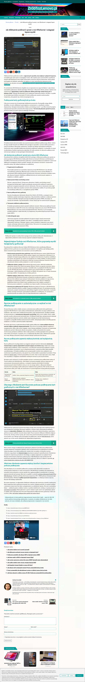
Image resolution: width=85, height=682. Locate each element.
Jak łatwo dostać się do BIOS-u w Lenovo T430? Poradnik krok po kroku (74, 61)
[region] (42, 675)
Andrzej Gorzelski (28, 34)
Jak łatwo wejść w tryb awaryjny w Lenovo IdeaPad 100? (74, 52)
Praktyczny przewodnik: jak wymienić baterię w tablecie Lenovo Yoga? (75, 70)
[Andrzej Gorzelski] (7, 586)
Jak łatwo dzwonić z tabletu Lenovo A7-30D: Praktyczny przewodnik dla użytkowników (29, 573)
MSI (33, 17)
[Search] (80, 17)
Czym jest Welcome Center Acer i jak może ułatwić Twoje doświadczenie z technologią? (75, 123)
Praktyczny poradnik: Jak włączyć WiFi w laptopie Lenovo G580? (23, 554)
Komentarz (7, 616)
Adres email (34, 627)
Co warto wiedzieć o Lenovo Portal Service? (74, 34)
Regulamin (21, 1)
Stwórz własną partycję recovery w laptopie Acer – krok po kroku (74, 113)
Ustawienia (64, 675)
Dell (26, 17)
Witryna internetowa (8, 632)
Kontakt (44, 1)
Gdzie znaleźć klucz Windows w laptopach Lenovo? (75, 43)
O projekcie (15, 1)
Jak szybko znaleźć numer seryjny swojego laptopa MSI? (21, 562)
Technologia (18, 17)
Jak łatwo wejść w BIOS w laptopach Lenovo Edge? (20, 557)
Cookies (39, 1)
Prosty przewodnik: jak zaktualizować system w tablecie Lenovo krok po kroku (27, 570)
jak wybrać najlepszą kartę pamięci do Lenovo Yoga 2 (26, 493)
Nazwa (6, 627)
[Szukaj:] (69, 24)
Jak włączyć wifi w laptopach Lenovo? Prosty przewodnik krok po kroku (25, 567)
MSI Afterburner (46, 436)
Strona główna (8, 1)
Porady (37, 17)
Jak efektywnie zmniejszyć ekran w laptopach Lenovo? (48, 663)
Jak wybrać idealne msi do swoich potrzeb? (18, 549)
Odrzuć (71, 675)
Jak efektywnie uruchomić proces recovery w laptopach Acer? (22, 552)
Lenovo (29, 17)
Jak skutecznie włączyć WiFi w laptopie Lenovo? (12, 664)
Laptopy (6, 17)
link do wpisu (13, 354)
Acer (23, 17)
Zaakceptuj (79, 675)
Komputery (11, 17)
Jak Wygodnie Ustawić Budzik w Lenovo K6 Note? (19, 565)
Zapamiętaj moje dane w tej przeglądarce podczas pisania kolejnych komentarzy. (23, 637)
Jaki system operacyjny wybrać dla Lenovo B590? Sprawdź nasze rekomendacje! (27, 560)
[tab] (63, 107)
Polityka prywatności (30, 1)
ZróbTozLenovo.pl (42, 8)
